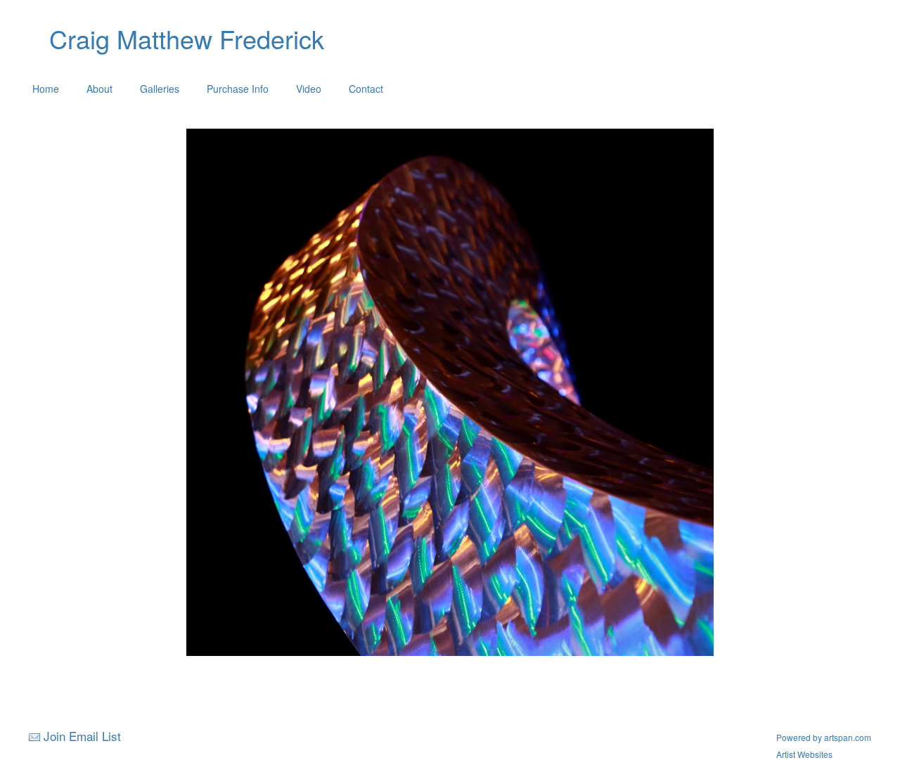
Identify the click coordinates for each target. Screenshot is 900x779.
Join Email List (82, 736)
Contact (366, 89)
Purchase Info (238, 89)
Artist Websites (804, 754)
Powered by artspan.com (823, 737)
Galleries (159, 89)
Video (308, 89)
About (99, 89)
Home (45, 89)
